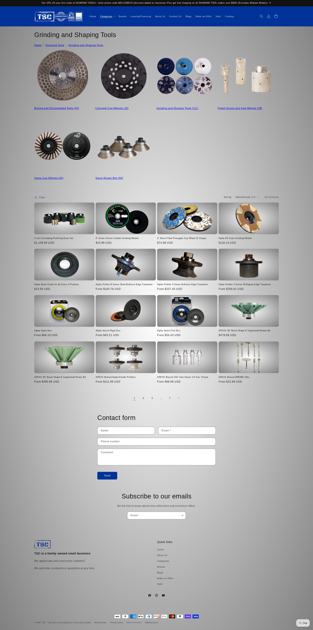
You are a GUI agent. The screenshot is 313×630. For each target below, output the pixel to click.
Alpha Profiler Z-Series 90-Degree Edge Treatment (245, 284)
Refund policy (101, 622)
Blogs (160, 572)
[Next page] (178, 398)
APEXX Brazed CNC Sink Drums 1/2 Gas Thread (182, 377)
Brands (161, 567)
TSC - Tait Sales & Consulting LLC (57, 622)
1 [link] (134, 398)
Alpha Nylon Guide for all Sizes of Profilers (56, 284)
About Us (162, 555)
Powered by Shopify (82, 622)
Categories (163, 561)
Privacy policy (116, 622)
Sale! (160, 584)
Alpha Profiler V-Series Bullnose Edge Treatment (182, 284)
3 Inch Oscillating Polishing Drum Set (53, 238)
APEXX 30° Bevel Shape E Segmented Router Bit (244, 331)
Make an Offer (165, 578)
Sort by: (228, 197)
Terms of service (133, 622)
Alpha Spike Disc (43, 331)
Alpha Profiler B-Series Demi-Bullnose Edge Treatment (124, 284)
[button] (107, 16)
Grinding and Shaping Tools (85, 45)
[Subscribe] (182, 515)
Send (107, 475)
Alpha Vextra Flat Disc (168, 331)
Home (38, 45)
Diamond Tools (55, 45)
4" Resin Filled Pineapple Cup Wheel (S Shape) (181, 238)
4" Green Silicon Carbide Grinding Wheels (117, 238)
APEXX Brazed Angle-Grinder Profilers (116, 377)
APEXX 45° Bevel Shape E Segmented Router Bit (60, 377)
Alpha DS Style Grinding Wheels (235, 238)
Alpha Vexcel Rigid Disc (108, 331)
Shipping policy (151, 622)
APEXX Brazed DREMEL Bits (234, 377)
